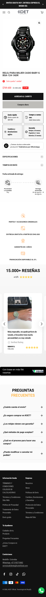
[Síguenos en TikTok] (17, 574)
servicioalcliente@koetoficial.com (15, 566)
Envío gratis (7, 517)
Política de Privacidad (10, 505)
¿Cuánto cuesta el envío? (14, 407)
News (28, 488)
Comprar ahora (23, 105)
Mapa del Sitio (31, 517)
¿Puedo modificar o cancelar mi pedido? (17, 453)
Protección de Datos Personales (33, 506)
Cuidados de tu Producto (8, 532)
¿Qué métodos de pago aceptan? (18, 432)
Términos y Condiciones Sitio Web (11, 498)
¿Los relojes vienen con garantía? (18, 424)
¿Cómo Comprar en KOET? (10, 544)
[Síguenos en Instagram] (11, 574)
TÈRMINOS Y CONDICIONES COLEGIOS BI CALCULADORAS (9, 488)
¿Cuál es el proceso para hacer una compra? (19, 442)
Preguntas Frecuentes (11, 538)
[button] (41, 324)
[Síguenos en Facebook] (4, 574)
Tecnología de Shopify (24, 589)
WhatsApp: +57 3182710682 (13, 562)
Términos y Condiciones (34, 512)
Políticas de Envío (32, 492)
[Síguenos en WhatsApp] (24, 574)
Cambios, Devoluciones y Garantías (34, 498)
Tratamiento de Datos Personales (11, 511)
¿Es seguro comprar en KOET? (17, 415)
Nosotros (29, 483)
